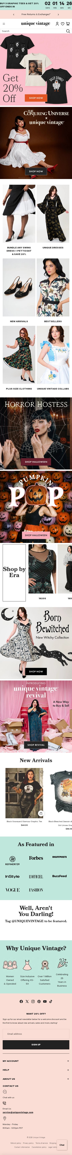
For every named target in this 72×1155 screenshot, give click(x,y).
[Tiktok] (51, 1001)
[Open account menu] (57, 23)
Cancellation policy (39, 1147)
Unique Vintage (39, 1137)
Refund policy (16, 1143)
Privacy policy (28, 1143)
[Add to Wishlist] (42, 772)
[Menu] (4, 24)
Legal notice (53, 1147)
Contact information (22, 1147)
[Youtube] (45, 1001)
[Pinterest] (39, 1001)
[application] (62, 1145)
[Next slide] (58, 14)
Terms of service (41, 1143)
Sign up (36, 1045)
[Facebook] (21, 1001)
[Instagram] (33, 1001)
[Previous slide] (13, 14)
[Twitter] (27, 1001)
